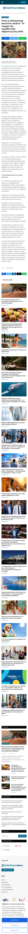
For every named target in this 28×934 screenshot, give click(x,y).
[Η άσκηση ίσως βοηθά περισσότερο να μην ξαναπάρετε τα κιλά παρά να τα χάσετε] (14, 701)
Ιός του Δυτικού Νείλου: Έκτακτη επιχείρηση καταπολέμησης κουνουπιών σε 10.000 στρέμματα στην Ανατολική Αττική (19, 787)
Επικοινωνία (4, 891)
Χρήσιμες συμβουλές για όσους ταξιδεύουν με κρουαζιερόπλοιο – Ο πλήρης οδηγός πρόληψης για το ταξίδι (13, 400)
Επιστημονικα (8, 13)
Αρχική (3, 879)
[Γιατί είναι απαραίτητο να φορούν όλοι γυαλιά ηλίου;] (14, 630)
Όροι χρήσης (4, 882)
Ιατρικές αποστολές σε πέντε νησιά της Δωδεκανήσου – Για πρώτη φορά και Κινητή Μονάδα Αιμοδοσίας (13, 594)
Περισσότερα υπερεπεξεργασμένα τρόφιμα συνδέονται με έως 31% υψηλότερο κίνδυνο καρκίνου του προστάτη (18, 768)
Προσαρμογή (14, 925)
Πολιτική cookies (5, 884)
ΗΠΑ (3, 268)
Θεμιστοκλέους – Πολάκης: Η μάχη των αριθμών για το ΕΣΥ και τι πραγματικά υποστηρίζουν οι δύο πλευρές (13, 446)
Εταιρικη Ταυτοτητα (8, 869)
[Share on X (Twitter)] (14, 38)
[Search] (18, 2)
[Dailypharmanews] (14, 7)
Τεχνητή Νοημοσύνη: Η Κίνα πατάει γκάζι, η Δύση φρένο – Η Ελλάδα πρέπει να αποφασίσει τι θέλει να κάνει (13, 471)
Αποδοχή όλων (15, 920)
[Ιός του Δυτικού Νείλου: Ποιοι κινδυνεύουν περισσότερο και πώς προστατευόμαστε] (14, 291)
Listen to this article (9, 62)
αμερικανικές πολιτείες (10, 66)
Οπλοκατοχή (9, 268)
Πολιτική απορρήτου (6, 887)
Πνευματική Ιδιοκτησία (7, 889)
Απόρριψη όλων (15, 930)
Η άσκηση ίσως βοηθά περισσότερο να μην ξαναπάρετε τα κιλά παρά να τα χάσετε (13, 712)
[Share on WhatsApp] (22, 38)
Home (2, 13)
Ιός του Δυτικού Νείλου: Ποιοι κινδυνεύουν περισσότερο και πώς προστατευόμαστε (12, 301)
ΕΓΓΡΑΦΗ (23, 2)
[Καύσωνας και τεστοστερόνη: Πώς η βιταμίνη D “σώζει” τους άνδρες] (14, 607)
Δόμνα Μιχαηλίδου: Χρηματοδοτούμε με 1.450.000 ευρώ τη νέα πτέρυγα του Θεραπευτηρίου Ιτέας (13, 663)
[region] (14, 918)
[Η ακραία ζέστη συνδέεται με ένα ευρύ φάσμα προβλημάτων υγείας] (14, 485)
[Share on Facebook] (5, 38)
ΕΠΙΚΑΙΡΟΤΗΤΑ (5, 17)
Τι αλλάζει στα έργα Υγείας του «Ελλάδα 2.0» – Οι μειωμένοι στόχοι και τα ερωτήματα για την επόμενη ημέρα (13, 687)
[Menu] (2, 2)
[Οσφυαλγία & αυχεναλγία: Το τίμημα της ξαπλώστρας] (14, 341)
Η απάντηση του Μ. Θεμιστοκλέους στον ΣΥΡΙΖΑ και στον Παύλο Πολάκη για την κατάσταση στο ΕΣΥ (13, 518)
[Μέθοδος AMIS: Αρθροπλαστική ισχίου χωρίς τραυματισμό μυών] (14, 413)
